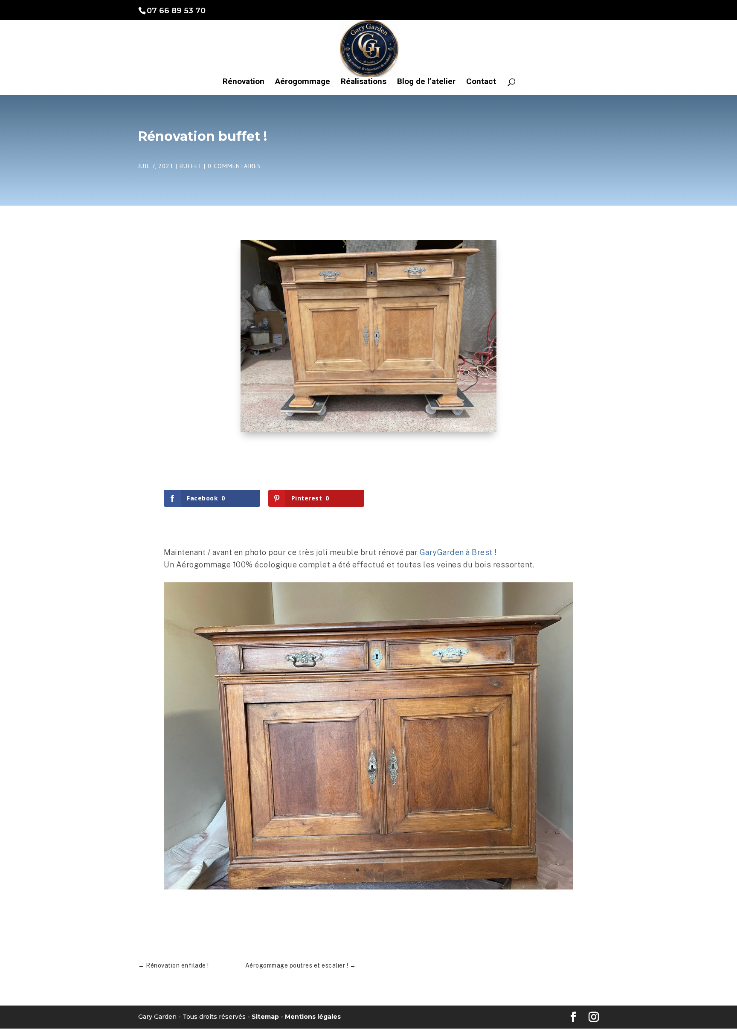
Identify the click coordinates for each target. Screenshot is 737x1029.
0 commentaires (234, 166)
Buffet (191, 166)
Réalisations (363, 82)
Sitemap (265, 1016)
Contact (481, 82)
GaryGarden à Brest (456, 552)
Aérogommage (302, 82)
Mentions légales (313, 1016)
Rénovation (243, 82)
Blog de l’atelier (426, 82)
